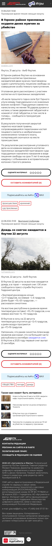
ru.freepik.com (8, 272)
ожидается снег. (37, 337)
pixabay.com (7, 65)
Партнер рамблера (25, 533)
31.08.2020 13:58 (8, 11)
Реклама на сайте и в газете (18, 447)
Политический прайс (14, 451)
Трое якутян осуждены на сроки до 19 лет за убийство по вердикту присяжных (30, 423)
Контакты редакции (14, 443)
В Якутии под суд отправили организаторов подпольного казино (28, 414)
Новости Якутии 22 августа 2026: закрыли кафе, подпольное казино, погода (30, 397)
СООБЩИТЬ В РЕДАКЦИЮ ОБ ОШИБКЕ (22, 455)
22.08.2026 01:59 (8, 221)
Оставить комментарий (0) (26, 183)
